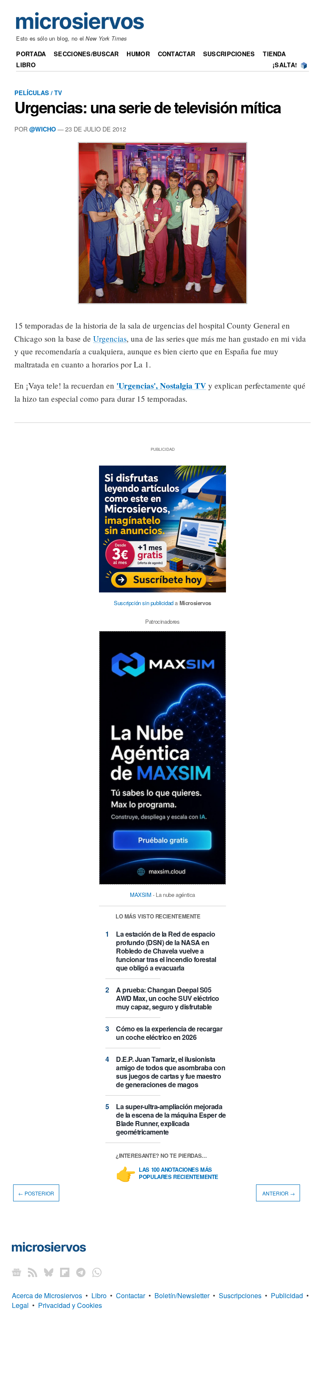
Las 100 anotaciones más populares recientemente (178, 1173)
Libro (25, 64)
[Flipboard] (64, 1272)
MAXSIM (140, 895)
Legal (20, 1305)
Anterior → (278, 1193)
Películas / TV (38, 92)
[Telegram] (80, 1272)
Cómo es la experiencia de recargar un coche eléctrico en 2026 (169, 1033)
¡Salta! (285, 64)
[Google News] (16, 1272)
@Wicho (42, 129)
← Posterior (36, 1193)
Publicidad (287, 1295)
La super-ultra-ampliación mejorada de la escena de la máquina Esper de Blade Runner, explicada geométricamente (171, 1119)
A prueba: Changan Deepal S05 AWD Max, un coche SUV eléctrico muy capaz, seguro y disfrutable (167, 998)
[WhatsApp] (97, 1272)
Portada (31, 53)
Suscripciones (229, 53)
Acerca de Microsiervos (47, 1295)
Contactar (177, 53)
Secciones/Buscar (86, 53)
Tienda (274, 53)
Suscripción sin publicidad (144, 603)
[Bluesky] (48, 1272)
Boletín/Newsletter (181, 1295)
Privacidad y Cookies (70, 1305)
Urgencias (110, 338)
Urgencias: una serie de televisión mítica (147, 107)
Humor (138, 53)
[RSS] (32, 1272)
